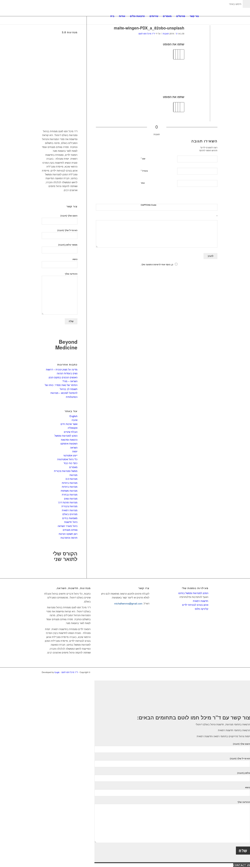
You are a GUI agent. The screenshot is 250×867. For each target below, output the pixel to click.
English (73, 416)
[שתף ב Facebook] (183, 107)
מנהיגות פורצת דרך (67, 502)
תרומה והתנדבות (69, 537)
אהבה (74, 420)
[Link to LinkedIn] (200, 672)
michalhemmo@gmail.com (128, 603)
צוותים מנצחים (70, 529)
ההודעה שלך (71, 273)
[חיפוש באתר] (204, 16)
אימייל (144, 170)
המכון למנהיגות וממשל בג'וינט (193, 593)
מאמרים (73, 467)
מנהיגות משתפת (69, 490)
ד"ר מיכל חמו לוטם (147, 33)
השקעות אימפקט (68, 443)
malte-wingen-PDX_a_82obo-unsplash (149, 28)
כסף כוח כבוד (70, 463)
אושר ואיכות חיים (69, 424)
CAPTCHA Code (148, 204)
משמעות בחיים (69, 518)
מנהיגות (73, 475)
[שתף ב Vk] (174, 107)
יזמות (74, 451)
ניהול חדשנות (70, 522)
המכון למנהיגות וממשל (66, 435)
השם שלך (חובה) (68, 215)
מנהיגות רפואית (69, 510)
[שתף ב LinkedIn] (177, 107)
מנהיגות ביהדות (69, 483)
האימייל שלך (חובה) (67, 230)
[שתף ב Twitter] (181, 107)
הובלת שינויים (70, 432)
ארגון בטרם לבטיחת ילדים (195, 604)
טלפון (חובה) (243, 772)
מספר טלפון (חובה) (67, 244)
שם (143, 158)
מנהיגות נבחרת (69, 494)
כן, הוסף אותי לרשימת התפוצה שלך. (157, 264)
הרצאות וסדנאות (69, 439)
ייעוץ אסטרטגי (70, 455)
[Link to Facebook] (205, 672)
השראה (73, 447)
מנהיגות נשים (70, 498)
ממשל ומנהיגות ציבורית (65, 471)
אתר (143, 183)
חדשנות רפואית (200, 601)
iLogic (57, 672)
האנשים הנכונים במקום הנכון (63, 377)
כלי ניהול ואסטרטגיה (67, 459)
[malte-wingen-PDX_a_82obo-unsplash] (210, 34)
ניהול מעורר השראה (67, 526)
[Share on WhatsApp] (179, 107)
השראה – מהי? (69, 381)
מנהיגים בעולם (69, 514)
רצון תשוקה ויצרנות (68, 534)
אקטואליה (72, 427)
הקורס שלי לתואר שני (65, 556)
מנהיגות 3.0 (71, 478)
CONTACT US (241, 865)
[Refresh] (215, 196)
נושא (74, 259)
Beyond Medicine (66, 344)
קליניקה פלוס (201, 608)
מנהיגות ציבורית (69, 506)
